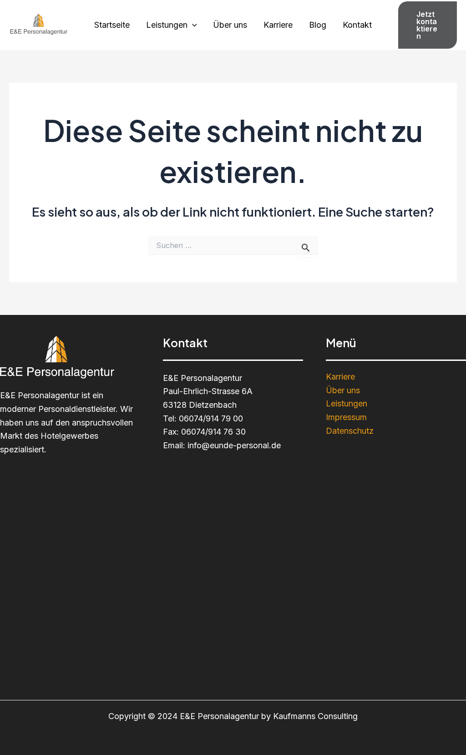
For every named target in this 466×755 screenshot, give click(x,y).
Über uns (230, 25)
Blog (317, 25)
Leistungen (166, 25)
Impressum (346, 417)
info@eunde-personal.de (234, 445)
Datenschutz (350, 431)
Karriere (278, 25)
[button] (427, 25)
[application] (192, 25)
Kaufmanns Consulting (315, 716)
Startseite (112, 25)
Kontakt (357, 25)
